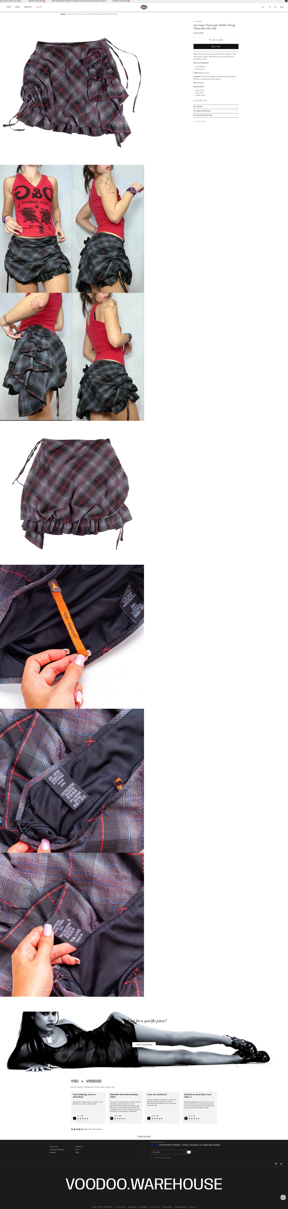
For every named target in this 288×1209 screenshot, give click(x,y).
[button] (216, 107)
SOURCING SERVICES (57, 1149)
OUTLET (39, 7)
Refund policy (143, 1207)
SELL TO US (54, 1146)
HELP (77, 1149)
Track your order (120, 1207)
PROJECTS (79, 1146)
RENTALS (53, 1152)
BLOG (77, 1152)
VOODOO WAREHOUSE (104, 1207)
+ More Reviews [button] (144, 1136)
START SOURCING (144, 1045)
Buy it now (216, 46)
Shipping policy (167, 1207)
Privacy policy (132, 1207)
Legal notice (192, 1207)
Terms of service (155, 1207)
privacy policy (166, 1157)
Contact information (180, 1207)
